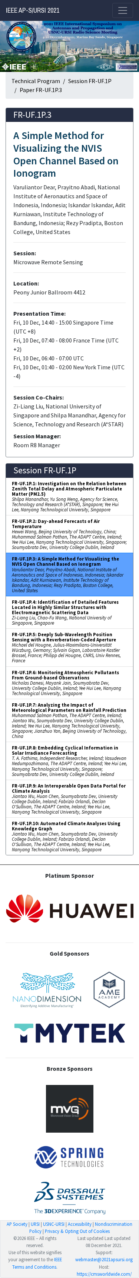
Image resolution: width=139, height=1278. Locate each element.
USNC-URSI (53, 1224)
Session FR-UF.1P (90, 81)
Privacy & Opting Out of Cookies (77, 1231)
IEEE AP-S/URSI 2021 (32, 10)
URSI (35, 1224)
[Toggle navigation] (122, 10)
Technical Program (35, 81)
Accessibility (80, 1224)
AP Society (17, 1224)
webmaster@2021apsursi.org (104, 1259)
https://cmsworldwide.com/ (104, 1274)
